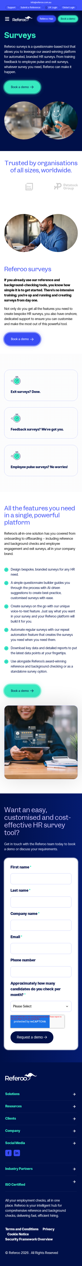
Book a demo (68, 18)
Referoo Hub (46, 18)
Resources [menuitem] (13, 1106)
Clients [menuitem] (10, 1118)
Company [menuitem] (12, 1131)
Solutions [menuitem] (12, 1094)
